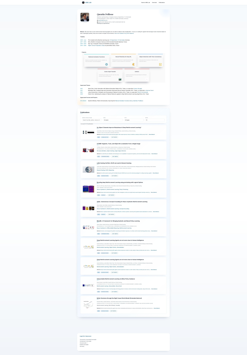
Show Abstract (152, 134)
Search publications (87, 117)
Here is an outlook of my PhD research (124, 33)
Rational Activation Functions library (124, 100)
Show (146, 117)
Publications (162, 2)
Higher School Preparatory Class (96, 45)
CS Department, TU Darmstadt (117, 40)
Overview (154, 2)
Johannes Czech (149, 90)
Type (125, 117)
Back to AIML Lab (145, 2)
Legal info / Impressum (85, 336)
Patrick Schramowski (143, 92)
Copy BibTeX (114, 137)
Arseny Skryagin (138, 88)
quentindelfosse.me (102, 20)
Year (104, 117)
